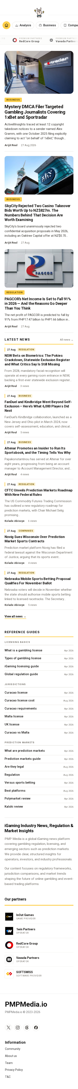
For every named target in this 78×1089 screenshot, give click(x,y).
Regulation (14, 292)
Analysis (25, 25)
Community (12, 1049)
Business (49, 25)
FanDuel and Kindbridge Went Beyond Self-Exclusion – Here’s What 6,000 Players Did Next (38, 406)
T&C (8, 1076)
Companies (26, 530)
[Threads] (26, 1027)
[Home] (6, 25)
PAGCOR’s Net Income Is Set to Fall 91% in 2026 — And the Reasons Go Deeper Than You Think (38, 303)
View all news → (15, 616)
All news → (66, 339)
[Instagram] (17, 1027)
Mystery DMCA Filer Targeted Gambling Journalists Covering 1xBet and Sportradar (35, 112)
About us (11, 1056)
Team (9, 1063)
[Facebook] (36, 1027)
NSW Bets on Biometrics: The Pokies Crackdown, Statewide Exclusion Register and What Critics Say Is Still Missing (37, 360)
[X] (8, 1027)
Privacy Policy (14, 1069)
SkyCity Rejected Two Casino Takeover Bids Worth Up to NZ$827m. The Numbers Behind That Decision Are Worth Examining (38, 213)
